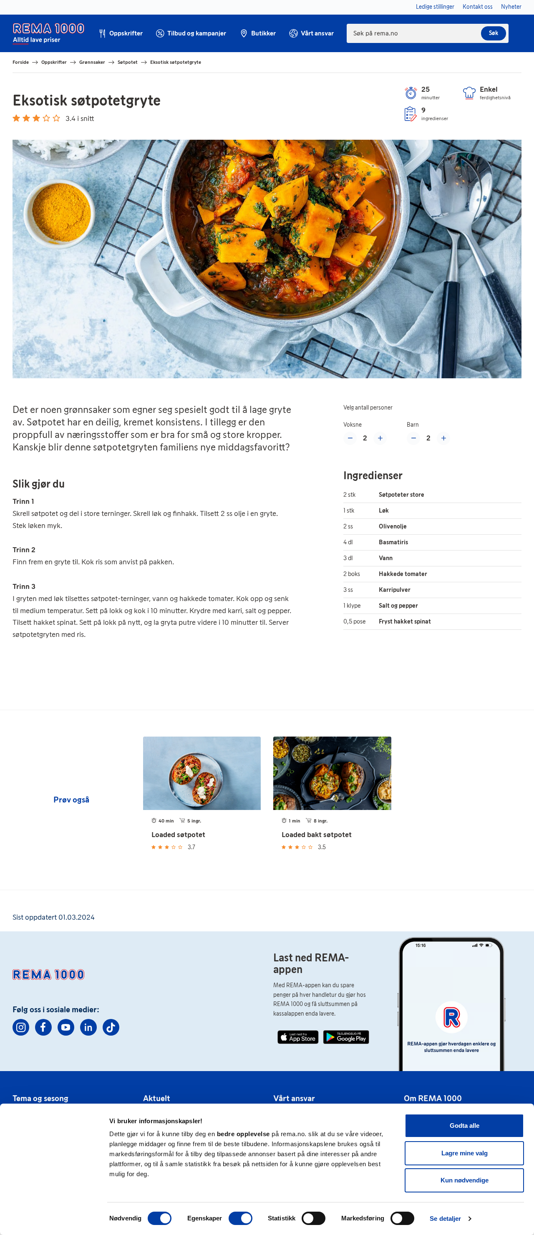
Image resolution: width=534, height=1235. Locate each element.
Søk (493, 33)
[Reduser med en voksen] (350, 438)
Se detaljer (445, 1218)
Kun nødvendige (465, 1180)
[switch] (240, 1218)
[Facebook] (43, 1027)
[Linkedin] (88, 1027)
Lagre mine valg (464, 1153)
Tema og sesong (40, 1098)
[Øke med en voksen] (380, 438)
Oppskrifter (54, 62)
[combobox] (427, 33)
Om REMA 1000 (433, 1098)
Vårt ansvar (294, 1098)
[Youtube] (66, 1027)
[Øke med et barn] (443, 438)
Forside (21, 62)
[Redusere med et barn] (413, 438)
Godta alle (464, 1125)
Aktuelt (156, 1098)
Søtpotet (128, 62)
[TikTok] (111, 1027)
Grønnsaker (92, 62)
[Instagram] (21, 1027)
